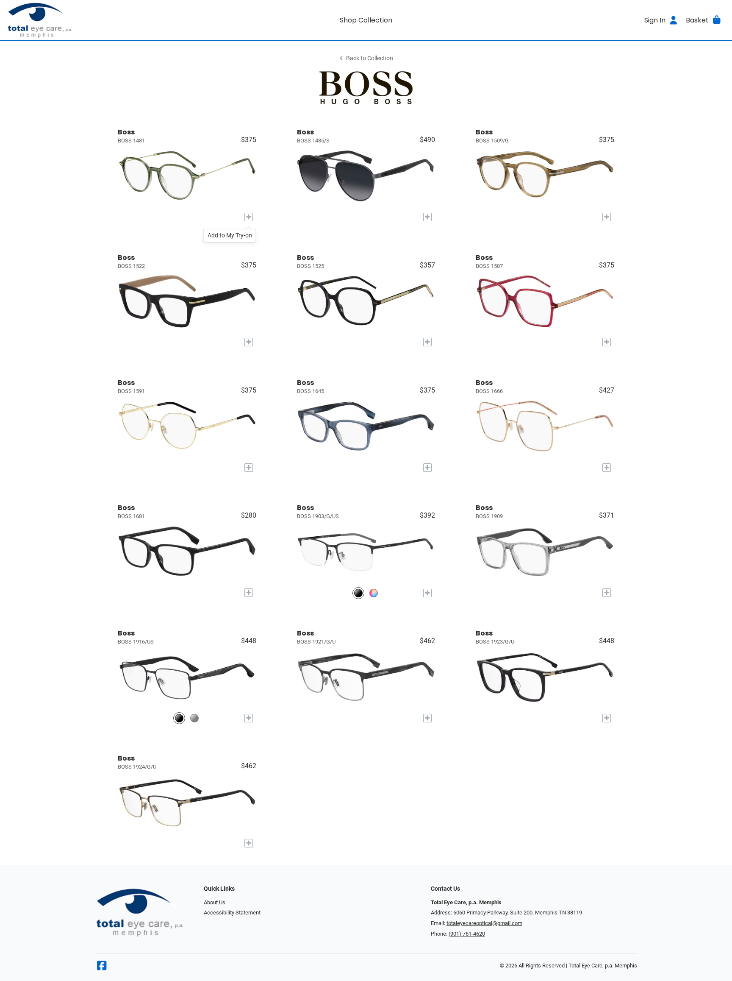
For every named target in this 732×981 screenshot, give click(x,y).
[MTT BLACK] (358, 593)
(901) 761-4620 (467, 934)
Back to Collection (369, 58)
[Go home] (96, 20)
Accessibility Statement (232, 912)
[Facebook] (101, 967)
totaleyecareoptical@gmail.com (484, 923)
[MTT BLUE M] (373, 593)
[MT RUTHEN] (194, 718)
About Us (214, 902)
